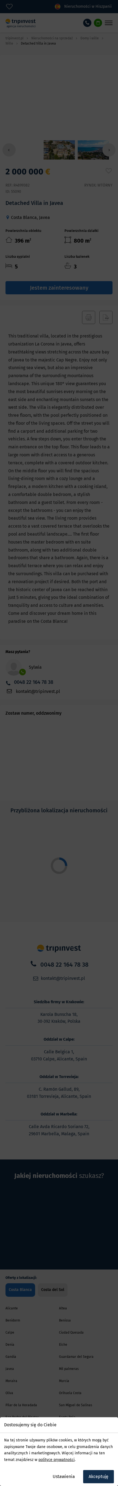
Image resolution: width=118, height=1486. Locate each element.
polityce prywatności (56, 1459)
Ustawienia (64, 1476)
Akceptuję (98, 1476)
